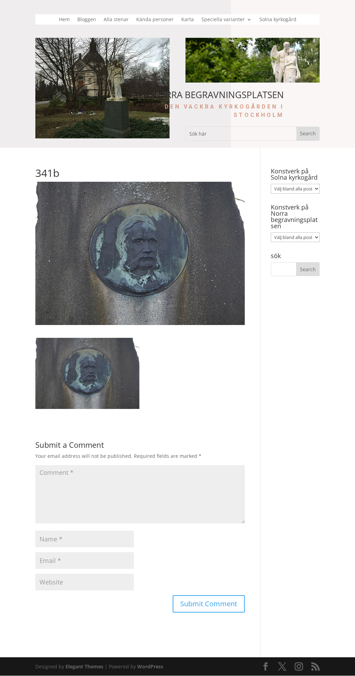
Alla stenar (116, 20)
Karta (187, 20)
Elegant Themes (84, 666)
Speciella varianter (223, 20)
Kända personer (155, 20)
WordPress (150, 666)
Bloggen (86, 20)
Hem (64, 20)
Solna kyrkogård (277, 20)
